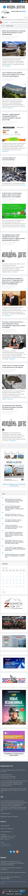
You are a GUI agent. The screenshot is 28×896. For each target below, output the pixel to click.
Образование (6, 331)
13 (13, 580)
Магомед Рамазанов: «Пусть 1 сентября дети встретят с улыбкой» (14, 515)
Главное (5, 164)
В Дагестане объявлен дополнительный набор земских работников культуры (14, 527)
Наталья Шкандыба (13, 78)
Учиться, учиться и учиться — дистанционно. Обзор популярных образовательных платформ (14, 324)
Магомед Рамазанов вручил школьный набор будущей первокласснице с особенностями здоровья (14, 508)
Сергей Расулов (11, 161)
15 (20, 580)
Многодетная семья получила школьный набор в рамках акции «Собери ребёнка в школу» (14, 500)
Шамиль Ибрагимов (13, 36)
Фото (13, 164)
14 (16, 580)
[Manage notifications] (3, 893)
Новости (5, 38)
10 (3, 580)
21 (16, 583)
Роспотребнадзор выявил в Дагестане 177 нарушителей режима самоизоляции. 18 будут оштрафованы (12, 281)
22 (20, 583)
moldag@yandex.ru (5, 844)
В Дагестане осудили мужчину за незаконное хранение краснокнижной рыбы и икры (15, 549)
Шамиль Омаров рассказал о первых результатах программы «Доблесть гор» (15, 556)
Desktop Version (10, 894)
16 (23, 580)
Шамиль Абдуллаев (12, 285)
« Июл (3, 592)
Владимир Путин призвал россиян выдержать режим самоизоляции (12, 407)
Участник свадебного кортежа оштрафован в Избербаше (13, 520)
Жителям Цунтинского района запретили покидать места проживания (14, 32)
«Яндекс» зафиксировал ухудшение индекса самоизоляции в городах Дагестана (11, 117)
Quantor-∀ (5, 891)
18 (6, 583)
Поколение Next (13, 331)
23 (23, 583)
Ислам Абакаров (12, 329)
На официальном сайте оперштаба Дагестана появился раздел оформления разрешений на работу (13, 237)
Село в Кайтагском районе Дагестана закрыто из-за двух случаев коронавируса (13, 74)
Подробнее (8, 66)
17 (3, 583)
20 (13, 583)
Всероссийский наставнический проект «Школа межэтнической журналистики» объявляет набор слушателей (14, 534)
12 (10, 580)
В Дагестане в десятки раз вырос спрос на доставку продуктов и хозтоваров (12, 195)
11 (6, 580)
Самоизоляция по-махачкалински (9, 159)
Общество (9, 38)
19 (10, 583)
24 (3, 586)
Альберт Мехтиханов (13, 121)
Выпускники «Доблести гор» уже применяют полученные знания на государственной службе (14, 542)
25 (6, 586)
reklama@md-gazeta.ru (6, 845)
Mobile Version (18, 894)
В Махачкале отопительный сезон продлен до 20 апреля (13, 366)
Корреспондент (12, 198)
